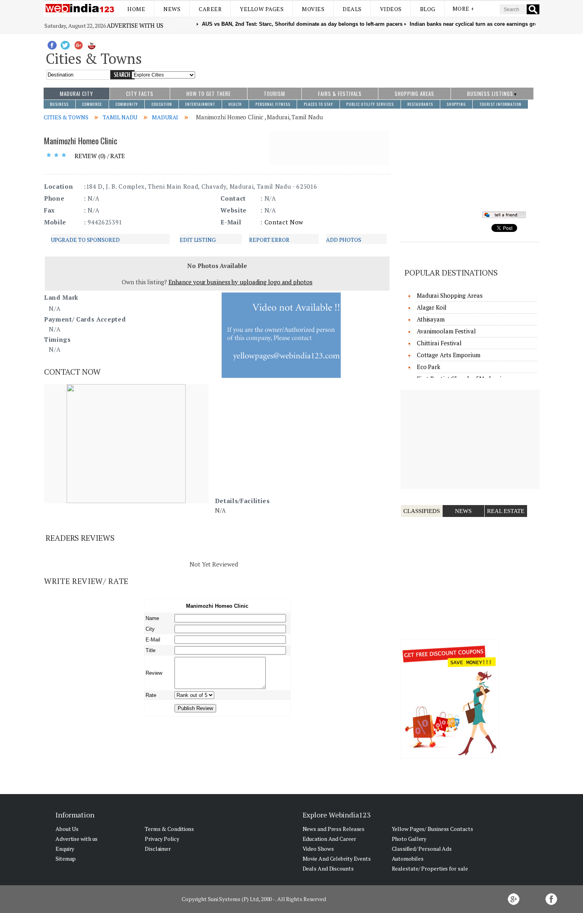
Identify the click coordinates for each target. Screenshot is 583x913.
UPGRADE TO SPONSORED (85, 239)
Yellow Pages (262, 9)
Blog (427, 9)
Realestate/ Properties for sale (430, 868)
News (171, 9)
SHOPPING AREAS (414, 94)
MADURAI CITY (76, 94)
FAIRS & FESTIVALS (340, 94)
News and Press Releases (334, 829)
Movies (313, 9)
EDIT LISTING (198, 239)
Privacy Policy (162, 838)
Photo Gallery (409, 838)
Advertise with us (135, 25)
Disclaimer (158, 848)
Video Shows (318, 848)
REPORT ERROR (269, 239)
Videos (391, 9)
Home (136, 9)
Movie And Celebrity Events (337, 858)
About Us (67, 829)
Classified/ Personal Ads (422, 848)
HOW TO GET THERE (208, 94)
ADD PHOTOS (343, 239)
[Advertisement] (367, 57)
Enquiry (65, 848)
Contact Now (284, 222)
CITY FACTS (139, 94)
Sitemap (66, 858)
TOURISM (274, 94)
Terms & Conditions (169, 829)
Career (210, 9)
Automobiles (408, 858)
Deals (352, 9)
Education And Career (329, 838)
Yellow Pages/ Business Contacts (432, 829)
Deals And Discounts (328, 868)
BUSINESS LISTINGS (490, 94)
